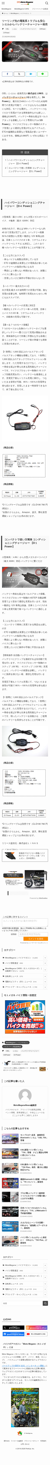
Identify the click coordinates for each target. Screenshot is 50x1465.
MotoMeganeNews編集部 (25, 1105)
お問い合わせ (25, 1444)
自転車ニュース (14, 976)
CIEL (7, 29)
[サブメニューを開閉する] (45, 957)
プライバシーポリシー (31, 1441)
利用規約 (43, 1441)
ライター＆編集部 (17, 1441)
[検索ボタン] (47, 3)
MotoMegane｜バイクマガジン (21, 957)
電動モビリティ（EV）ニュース (21, 981)
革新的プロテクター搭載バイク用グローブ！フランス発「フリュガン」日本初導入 (32, 855)
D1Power (6, 32)
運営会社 (7, 1441)
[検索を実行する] (45, 1303)
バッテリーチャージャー (28, 29)
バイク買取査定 (14, 963)
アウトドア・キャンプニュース (21, 987)
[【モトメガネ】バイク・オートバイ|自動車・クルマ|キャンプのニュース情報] (25, 3)
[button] (7, 74)
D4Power (43, 29)
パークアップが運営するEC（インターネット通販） (24, 1365)
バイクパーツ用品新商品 (12, 1046)
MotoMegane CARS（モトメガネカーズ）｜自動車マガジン (23, 969)
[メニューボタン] (3, 3)
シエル (14, 29)
